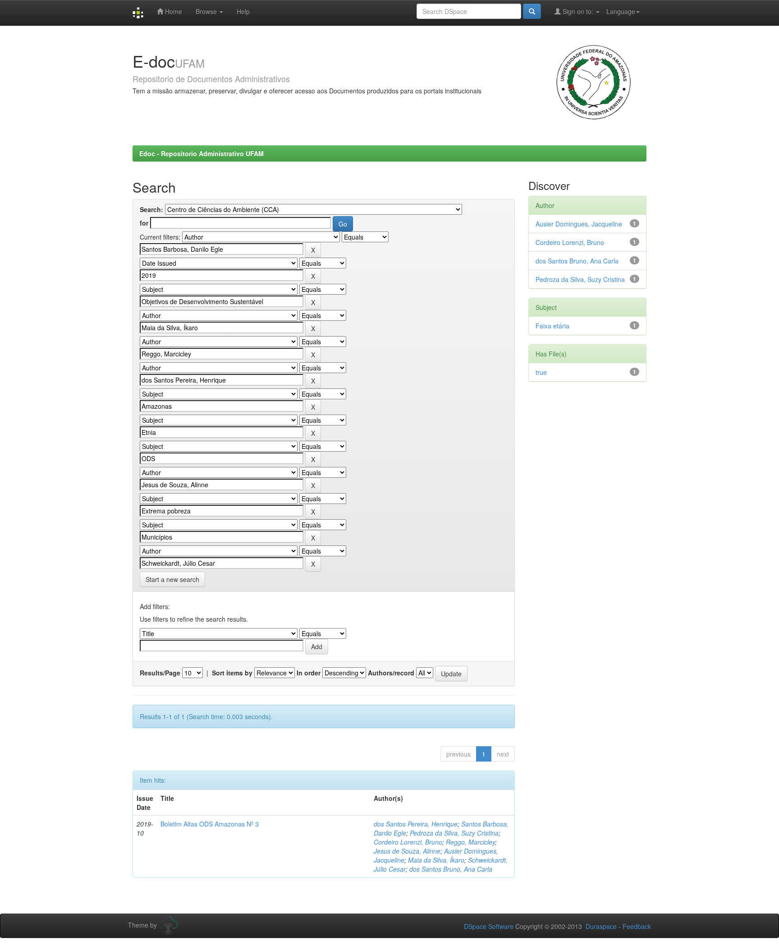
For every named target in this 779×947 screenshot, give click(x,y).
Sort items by (232, 672)
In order (309, 672)
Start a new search (172, 579)
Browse (207, 11)
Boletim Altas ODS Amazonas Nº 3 (209, 823)
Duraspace (601, 926)
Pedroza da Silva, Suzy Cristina (454, 832)
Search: (151, 209)
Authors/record (391, 672)
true (541, 372)
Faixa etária (552, 325)
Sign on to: (578, 11)
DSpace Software (488, 926)
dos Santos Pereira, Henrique (416, 823)
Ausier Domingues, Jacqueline (579, 223)
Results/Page (160, 672)
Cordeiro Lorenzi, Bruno (408, 841)
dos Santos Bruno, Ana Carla (450, 868)
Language (620, 11)
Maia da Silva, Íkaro (436, 859)
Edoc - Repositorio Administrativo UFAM (201, 153)
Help (243, 11)
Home (172, 11)
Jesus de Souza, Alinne (407, 850)
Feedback (637, 926)
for (144, 222)
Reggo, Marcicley (470, 841)
